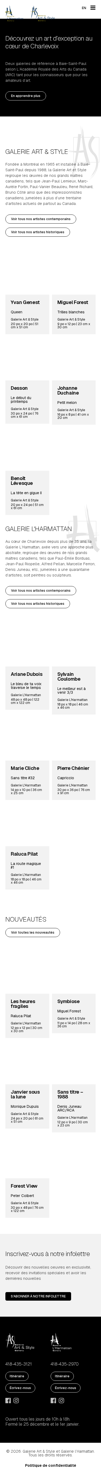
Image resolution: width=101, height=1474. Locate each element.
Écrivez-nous (20, 1388)
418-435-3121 (18, 1364)
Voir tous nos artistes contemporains (41, 219)
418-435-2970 (65, 1364)
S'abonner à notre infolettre (38, 1296)
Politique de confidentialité (50, 1465)
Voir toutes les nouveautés (32, 932)
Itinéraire (17, 1376)
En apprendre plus (25, 96)
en (84, 8)
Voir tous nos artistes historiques (37, 232)
